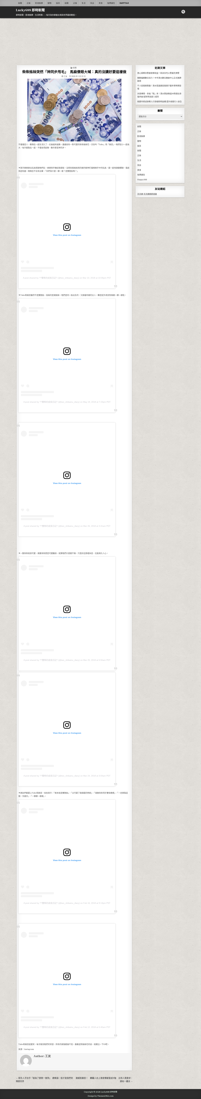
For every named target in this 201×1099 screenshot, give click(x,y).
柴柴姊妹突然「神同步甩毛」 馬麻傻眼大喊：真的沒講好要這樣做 (74, 72)
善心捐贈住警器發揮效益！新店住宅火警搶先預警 (158, 73)
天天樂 (140, 194)
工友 (65, 76)
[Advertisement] (100, 40)
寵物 (49, 3)
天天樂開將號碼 (150, 194)
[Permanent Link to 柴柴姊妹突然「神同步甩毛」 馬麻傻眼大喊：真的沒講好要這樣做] (74, 110)
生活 (83, 3)
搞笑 (58, 3)
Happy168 (124, 3)
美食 (101, 3)
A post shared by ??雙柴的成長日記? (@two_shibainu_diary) (51, 278)
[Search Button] (183, 12)
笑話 (92, 3)
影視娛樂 (39, 3)
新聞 (20, 3)
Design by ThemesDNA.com (100, 1096)
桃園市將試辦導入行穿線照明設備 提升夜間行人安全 (159, 101)
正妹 (28, 3)
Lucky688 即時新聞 (30, 10)
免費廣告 (111, 3)
